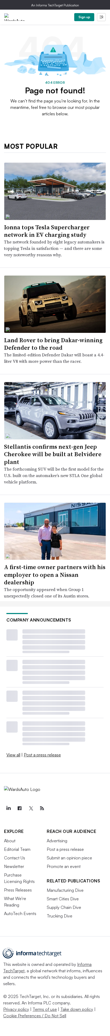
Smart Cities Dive (63, 898)
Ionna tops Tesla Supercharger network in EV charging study (47, 231)
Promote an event (64, 866)
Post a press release (42, 754)
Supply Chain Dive (64, 907)
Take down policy (76, 1009)
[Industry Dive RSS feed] (42, 808)
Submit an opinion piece (69, 857)
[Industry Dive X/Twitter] (30, 808)
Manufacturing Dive (65, 890)
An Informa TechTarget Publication (55, 5)
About (9, 840)
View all (13, 754)
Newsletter (14, 866)
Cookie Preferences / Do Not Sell (34, 1015)
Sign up (84, 17)
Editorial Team (17, 849)
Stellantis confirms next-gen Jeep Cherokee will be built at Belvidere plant (52, 454)
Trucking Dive (59, 916)
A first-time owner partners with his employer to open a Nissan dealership (54, 574)
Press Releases (18, 890)
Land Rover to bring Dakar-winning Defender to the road (53, 344)
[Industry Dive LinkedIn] (8, 808)
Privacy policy (16, 1009)
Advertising (57, 840)
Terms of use (45, 1009)
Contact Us (14, 857)
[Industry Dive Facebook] (19, 808)
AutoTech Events (20, 913)
